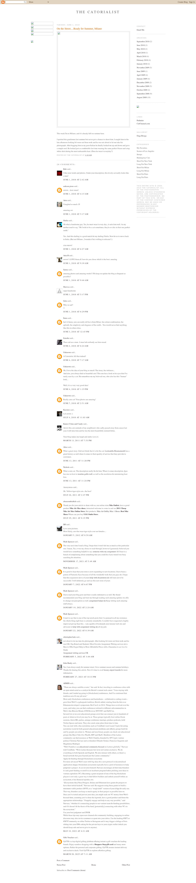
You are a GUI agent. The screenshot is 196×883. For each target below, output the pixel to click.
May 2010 (141, 49)
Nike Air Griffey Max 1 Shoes (108, 511)
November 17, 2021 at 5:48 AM (79, 561)
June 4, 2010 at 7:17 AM (75, 360)
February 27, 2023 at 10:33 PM (79, 676)
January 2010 (142, 63)
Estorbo (66, 338)
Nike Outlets (114, 505)
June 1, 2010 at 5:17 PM (75, 294)
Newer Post (61, 865)
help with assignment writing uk (85, 626)
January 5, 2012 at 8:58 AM (78, 535)
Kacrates (66, 409)
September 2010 (143, 41)
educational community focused (91, 746)
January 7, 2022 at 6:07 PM (77, 584)
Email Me (140, 30)
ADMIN (66, 683)
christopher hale (69, 637)
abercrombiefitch (69, 501)
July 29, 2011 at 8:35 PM (76, 518)
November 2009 (143, 67)
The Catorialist (98, 11)
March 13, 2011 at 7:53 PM (77, 440)
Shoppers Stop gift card (103, 844)
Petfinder (140, 120)
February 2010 (142, 60)
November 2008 (143, 86)
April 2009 (141, 75)
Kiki (65, 169)
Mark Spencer (68, 541)
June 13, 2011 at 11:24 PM (77, 480)
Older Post (126, 865)
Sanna (65, 269)
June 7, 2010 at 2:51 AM (75, 403)
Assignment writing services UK (75, 653)
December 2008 (143, 82)
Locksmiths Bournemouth (115, 451)
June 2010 (141, 45)
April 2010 (141, 52)
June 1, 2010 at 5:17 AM (75, 214)
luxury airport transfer (112, 670)
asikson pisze (68, 186)
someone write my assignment (104, 551)
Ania (65, 200)
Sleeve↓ (66, 286)
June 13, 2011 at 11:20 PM (77, 460)
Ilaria (65, 318)
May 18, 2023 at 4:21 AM (76, 831)
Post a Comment (63, 860)
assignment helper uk (97, 600)
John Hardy (67, 663)
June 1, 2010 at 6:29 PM (75, 311)
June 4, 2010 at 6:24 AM (75, 346)
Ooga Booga (141, 135)
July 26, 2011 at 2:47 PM (76, 495)
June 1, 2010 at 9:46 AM (75, 280)
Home (93, 865)
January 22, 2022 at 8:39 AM (78, 630)
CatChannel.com (143, 123)
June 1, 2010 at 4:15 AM (75, 193)
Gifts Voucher (68, 837)
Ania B (66, 255)
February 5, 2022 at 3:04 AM (78, 656)
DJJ (64, 524)
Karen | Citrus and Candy (73, 424)
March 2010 (141, 56)
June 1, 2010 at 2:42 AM (75, 179)
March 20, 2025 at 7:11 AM (77, 854)
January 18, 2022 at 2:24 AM (78, 607)
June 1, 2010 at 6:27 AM (75, 249)
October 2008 (142, 90)
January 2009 (142, 78)
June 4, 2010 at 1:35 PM (75, 389)
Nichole (66, 467)
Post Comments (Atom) (76, 870)
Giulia (65, 220)
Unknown (67, 352)
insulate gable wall (85, 474)
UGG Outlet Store (91, 514)
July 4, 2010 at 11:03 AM (76, 417)
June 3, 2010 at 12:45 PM (76, 331)
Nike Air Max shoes (78, 508)
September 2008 (143, 93)
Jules (65, 301)
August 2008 (142, 97)
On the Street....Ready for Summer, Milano (79, 28)
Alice (65, 447)
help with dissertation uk (99, 577)
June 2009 (141, 71)
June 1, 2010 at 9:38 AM (75, 263)
